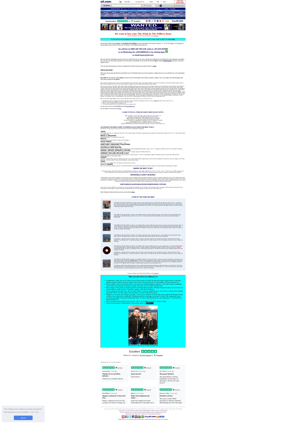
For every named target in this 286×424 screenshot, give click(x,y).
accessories (131, 410)
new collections (158, 16)
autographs (166, 14)
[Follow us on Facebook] (149, 21)
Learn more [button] (34, 412)
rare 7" (137, 12)
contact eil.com (144, 414)
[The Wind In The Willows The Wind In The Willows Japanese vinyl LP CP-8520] (107, 254)
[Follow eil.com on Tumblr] (136, 417)
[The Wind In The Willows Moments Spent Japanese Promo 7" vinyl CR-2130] (107, 208)
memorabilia (177, 14)
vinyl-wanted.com (129, 414)
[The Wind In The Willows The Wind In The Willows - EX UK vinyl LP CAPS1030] (107, 219)
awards (146, 14)
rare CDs (114, 12)
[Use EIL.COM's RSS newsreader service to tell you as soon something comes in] (160, 417)
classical (139, 14)
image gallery (146, 410)
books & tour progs (169, 12)
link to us (125, 410)
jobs (182, 16)
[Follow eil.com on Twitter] (129, 417)
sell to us (106, 16)
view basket (127, 1)
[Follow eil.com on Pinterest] (123, 417)
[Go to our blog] (177, 21)
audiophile (115, 14)
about (164, 1)
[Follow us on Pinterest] (147, 21)
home (120, 410)
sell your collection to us (126, 412)
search (137, 410)
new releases (108, 10)
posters (181, 12)
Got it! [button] (23, 418)
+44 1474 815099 (161, 49)
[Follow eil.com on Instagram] (132, 417)
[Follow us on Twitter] (152, 21)
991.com (137, 414)
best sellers (159, 10)
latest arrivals (124, 10)
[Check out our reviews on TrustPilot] (150, 303)
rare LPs (130, 12)
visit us (125, 16)
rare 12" (144, 12)
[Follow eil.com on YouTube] (139, 417)
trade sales (133, 16)
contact (151, 1)
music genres (163, 410)
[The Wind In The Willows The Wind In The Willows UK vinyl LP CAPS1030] (107, 241)
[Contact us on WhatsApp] (163, 21)
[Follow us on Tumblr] (158, 21)
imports (107, 14)
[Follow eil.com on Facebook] (126, 417)
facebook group (172, 16)
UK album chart (142, 10)
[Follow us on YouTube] (160, 21)
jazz (133, 14)
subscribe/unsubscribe (155, 414)
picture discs (155, 14)
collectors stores (145, 16)
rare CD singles (154, 12)
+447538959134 (142, 52)
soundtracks (126, 14)
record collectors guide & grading (141, 412)
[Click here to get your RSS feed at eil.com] (167, 21)
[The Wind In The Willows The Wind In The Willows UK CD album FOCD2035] (107, 267)
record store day (176, 10)
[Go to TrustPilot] (123, 22)
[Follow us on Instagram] (155, 21)
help (158, 1)
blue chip (106, 12)
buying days (116, 16)
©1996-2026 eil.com (123, 419)
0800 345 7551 (137, 49)
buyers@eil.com (146, 55)
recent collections (155, 412)
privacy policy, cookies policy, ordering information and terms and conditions (148, 419)
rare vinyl (122, 12)
